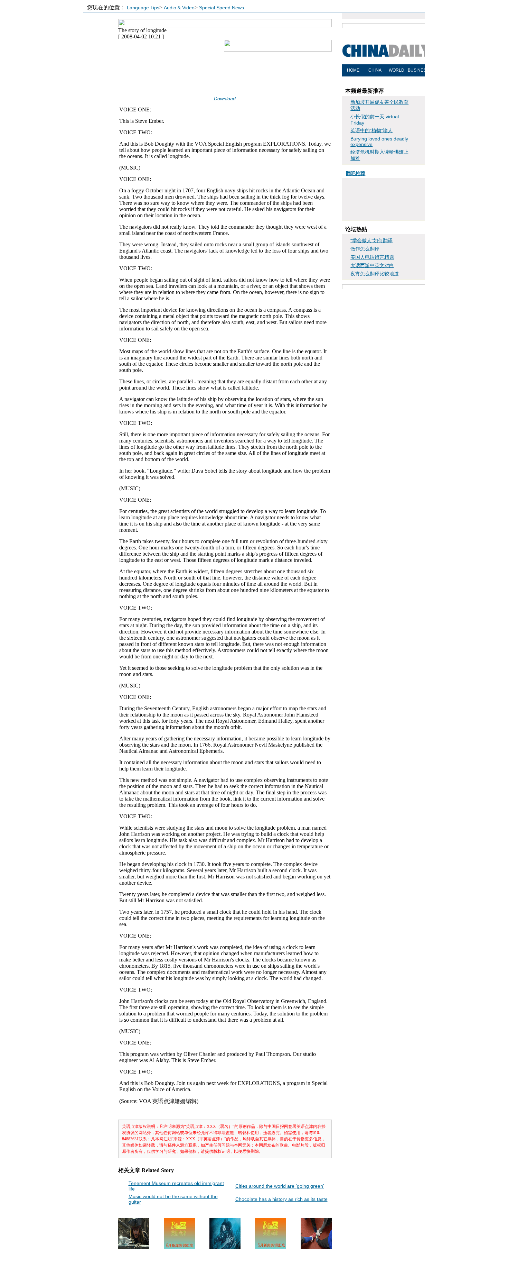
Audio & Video (179, 7)
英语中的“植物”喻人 (371, 130)
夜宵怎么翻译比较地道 (374, 273)
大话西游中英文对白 (372, 265)
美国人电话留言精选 (372, 257)
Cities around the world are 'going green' (279, 1186)
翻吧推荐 (355, 173)
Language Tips (143, 7)
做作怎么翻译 (364, 249)
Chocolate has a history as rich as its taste (281, 1199)
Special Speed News (221, 7)
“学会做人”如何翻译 (371, 240)
